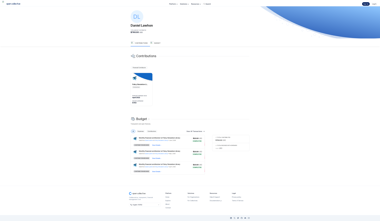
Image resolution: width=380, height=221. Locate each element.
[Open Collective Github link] (241, 218)
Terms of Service (237, 200)
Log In (374, 4)
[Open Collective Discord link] (245, 218)
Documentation (215, 200)
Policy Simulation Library (161, 140)
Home (167, 197)
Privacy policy (236, 197)
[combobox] (145, 205)
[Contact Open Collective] (248, 218)
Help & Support (215, 197)
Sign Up (366, 4)
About (167, 204)
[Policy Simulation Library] (135, 78)
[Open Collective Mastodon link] (238, 218)
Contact (168, 208)
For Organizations (193, 197)
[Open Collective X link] (234, 218)
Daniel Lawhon (149, 140)
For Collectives (193, 200)
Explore (168, 200)
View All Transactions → (195, 131)
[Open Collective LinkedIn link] (231, 218)
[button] (140, 43)
